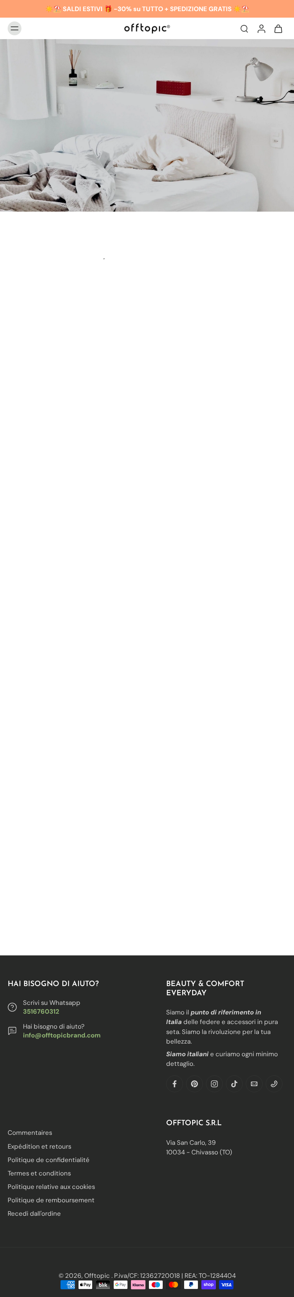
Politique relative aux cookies (51, 1186)
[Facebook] (174, 1083)
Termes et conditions (39, 1173)
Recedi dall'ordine (34, 1213)
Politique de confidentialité (49, 1159)
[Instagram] (214, 1083)
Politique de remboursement (51, 1200)
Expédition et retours (39, 1146)
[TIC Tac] (234, 1083)
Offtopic (97, 1275)
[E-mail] (254, 1083)
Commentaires (30, 1132)
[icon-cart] (278, 28)
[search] (244, 28)
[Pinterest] (194, 1083)
